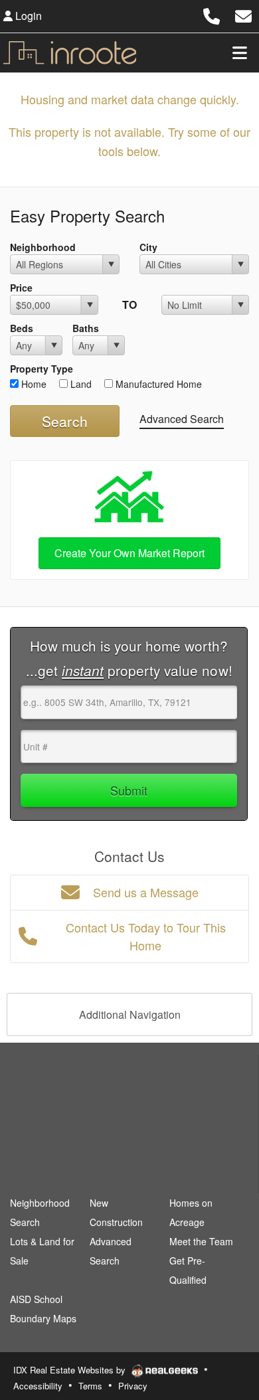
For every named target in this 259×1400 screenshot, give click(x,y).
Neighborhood (43, 247)
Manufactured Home (157, 384)
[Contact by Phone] (211, 14)
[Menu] (240, 52)
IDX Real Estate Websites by (70, 1369)
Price (21, 287)
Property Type (41, 368)
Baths (85, 328)
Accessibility (37, 1385)
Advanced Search (181, 418)
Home (32, 384)
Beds (21, 328)
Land (80, 384)
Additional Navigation (130, 1014)
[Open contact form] (243, 14)
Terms (90, 1385)
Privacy (132, 1385)
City (148, 247)
